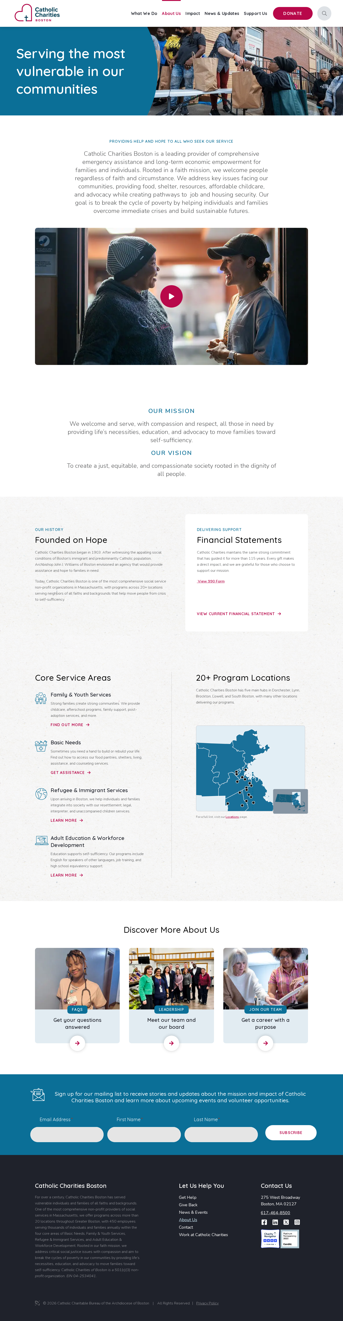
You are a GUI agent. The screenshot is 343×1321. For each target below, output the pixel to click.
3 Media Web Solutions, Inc (37, 1303)
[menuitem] (144, 13)
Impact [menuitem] (193, 13)
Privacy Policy (207, 1303)
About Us (188, 1220)
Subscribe (291, 1132)
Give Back (188, 1205)
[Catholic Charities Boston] (37, 4)
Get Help (187, 1197)
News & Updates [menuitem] (222, 13)
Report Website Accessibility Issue (296, 1304)
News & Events (193, 1212)
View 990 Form (211, 581)
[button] (171, 296)
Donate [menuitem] (292, 13)
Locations (232, 817)
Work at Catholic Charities (203, 1235)
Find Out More (68, 724)
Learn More (64, 820)
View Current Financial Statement (236, 613)
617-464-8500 (275, 1213)
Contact (186, 1227)
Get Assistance (68, 772)
